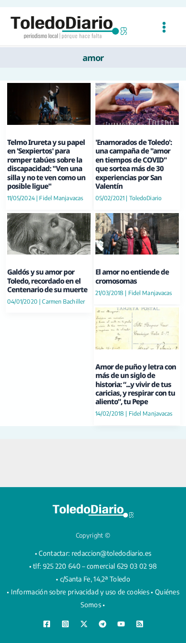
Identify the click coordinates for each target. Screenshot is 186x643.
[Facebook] (47, 624)
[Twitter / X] (84, 624)
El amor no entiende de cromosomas (132, 276)
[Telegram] (102, 624)
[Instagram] (65, 624)
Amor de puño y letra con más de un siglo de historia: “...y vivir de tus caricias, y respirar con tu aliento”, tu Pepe (135, 384)
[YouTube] (121, 624)
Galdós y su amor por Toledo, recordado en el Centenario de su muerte (47, 280)
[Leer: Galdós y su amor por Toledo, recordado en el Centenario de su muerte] (49, 232)
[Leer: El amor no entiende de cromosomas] (137, 232)
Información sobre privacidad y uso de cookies (80, 592)
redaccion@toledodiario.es (112, 553)
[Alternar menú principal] (163, 27)
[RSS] (140, 624)
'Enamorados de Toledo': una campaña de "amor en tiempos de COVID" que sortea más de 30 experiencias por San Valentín (133, 164)
